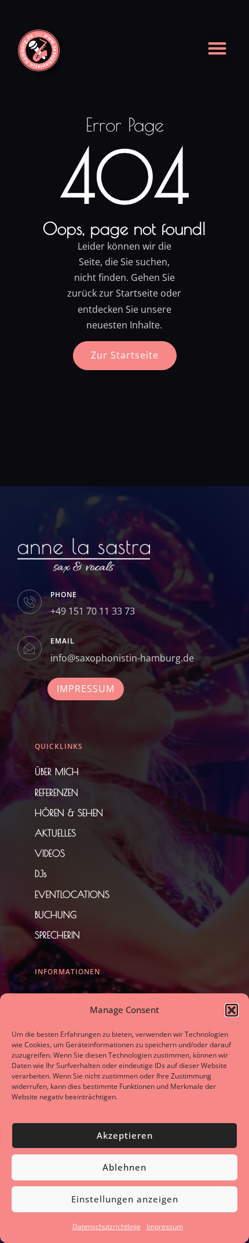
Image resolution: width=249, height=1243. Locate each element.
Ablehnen (124, 1167)
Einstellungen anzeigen (124, 1199)
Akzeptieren (125, 1135)
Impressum (165, 1226)
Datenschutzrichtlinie (106, 1226)
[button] (231, 1010)
